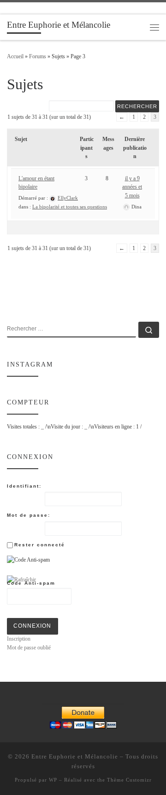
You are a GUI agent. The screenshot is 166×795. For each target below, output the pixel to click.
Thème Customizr (129, 780)
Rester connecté (39, 544)
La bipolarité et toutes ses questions (69, 206)
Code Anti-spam (31, 583)
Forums (37, 56)
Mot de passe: (28, 515)
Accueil (15, 56)
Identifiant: (24, 486)
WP (53, 780)
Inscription (18, 639)
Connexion (32, 626)
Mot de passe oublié (29, 647)
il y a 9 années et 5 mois (132, 187)
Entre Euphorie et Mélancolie (74, 756)
